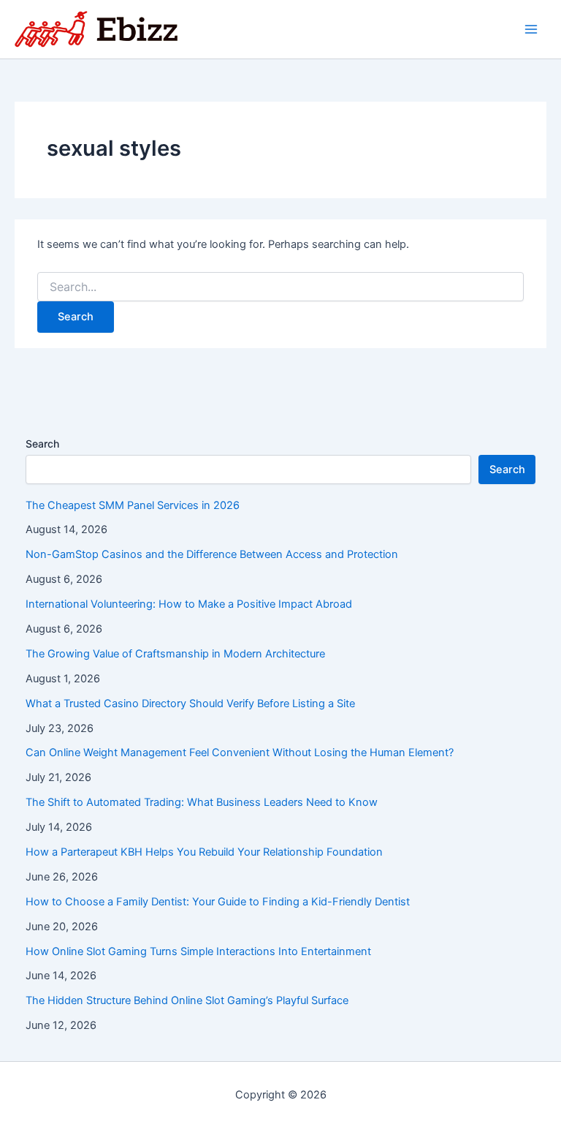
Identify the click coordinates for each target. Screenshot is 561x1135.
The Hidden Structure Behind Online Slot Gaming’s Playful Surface (187, 1000)
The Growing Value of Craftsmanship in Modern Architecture (175, 653)
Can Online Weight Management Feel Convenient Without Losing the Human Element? (240, 752)
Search (42, 443)
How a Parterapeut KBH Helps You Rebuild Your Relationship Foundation (204, 852)
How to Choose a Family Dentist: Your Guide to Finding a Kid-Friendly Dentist (218, 901)
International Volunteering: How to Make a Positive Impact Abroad (189, 604)
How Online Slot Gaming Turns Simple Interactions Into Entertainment (198, 951)
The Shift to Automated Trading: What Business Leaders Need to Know (202, 802)
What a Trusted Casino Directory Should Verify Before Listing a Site (190, 703)
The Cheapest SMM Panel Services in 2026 (133, 505)
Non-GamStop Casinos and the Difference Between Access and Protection (212, 554)
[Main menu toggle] (531, 29)
